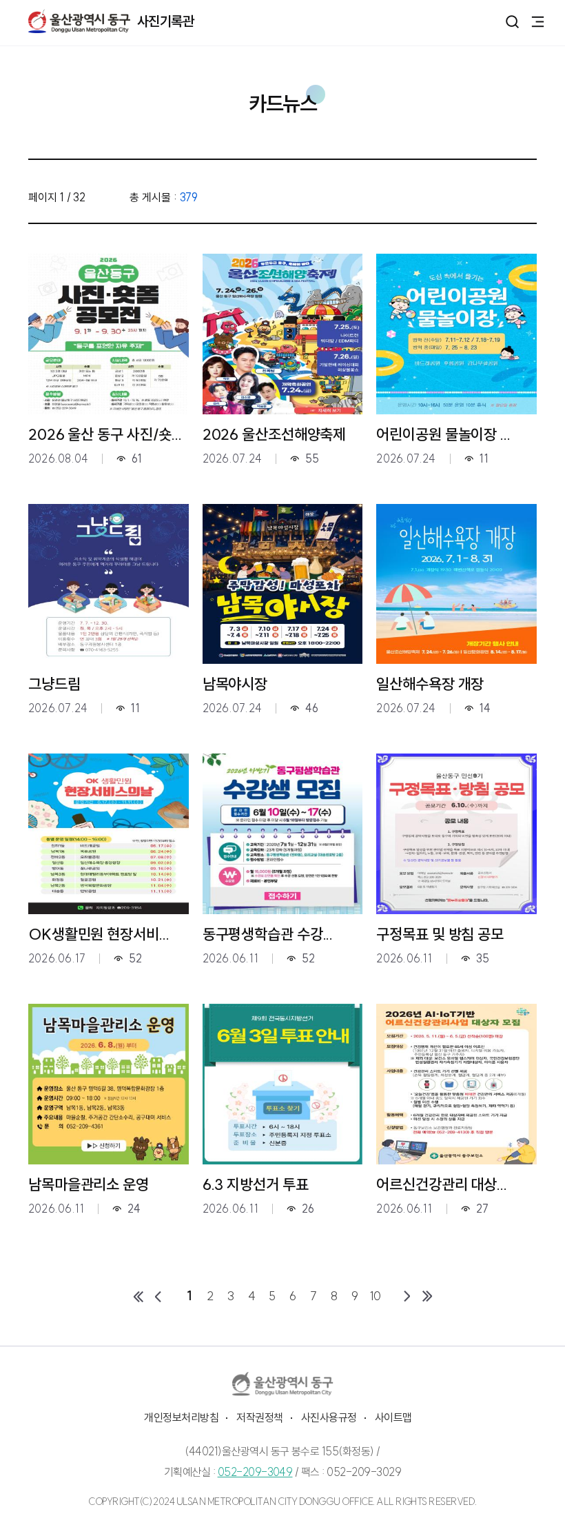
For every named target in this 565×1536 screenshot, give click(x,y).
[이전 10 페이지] (158, 1296)
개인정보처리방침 (181, 1417)
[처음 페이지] (137, 1296)
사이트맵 (393, 1417)
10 (376, 1296)
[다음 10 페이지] (406, 1296)
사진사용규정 (329, 1417)
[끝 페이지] (427, 1296)
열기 (512, 21)
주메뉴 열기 (537, 20)
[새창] (282, 1384)
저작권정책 (259, 1417)
